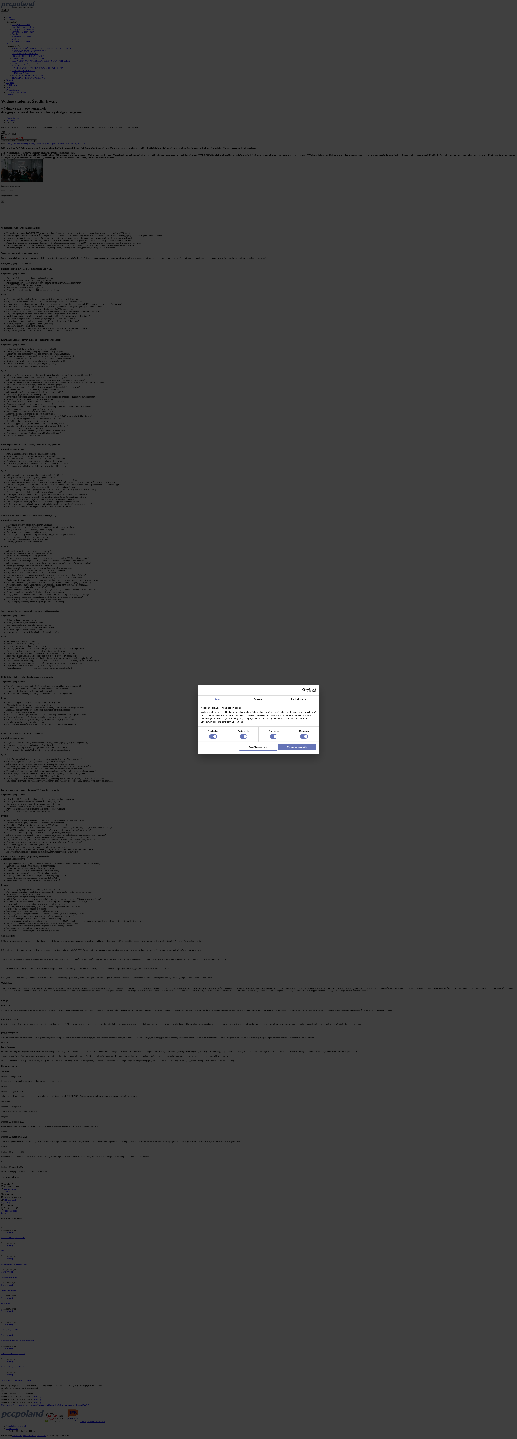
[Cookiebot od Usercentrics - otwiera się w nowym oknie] (304, 690)
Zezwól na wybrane (258, 747)
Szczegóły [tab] (258, 699)
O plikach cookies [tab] (298, 699)
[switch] (243, 736)
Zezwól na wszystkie (297, 747)
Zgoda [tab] (218, 699)
